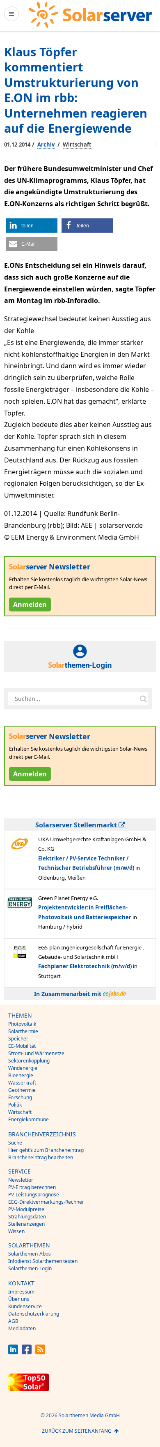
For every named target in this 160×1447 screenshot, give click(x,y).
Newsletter (20, 1179)
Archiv (46, 144)
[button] (31, 225)
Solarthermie (23, 1031)
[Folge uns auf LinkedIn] (13, 1352)
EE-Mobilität (22, 1045)
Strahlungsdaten (27, 1216)
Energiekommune (28, 1119)
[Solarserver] (90, 15)
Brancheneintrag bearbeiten (40, 1157)
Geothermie (22, 1090)
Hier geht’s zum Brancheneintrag (46, 1150)
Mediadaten (22, 1328)
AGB (13, 1321)
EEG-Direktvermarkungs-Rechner (46, 1201)
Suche (15, 1142)
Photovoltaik (22, 1023)
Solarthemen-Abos (29, 1253)
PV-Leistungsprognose (33, 1194)
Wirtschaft (77, 144)
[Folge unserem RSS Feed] (40, 1352)
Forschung (20, 1097)
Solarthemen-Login (30, 1268)
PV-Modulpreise (26, 1209)
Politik (15, 1104)
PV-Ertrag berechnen (32, 1187)
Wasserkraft (22, 1082)
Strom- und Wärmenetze (36, 1053)
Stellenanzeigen (26, 1223)
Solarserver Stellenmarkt (77, 824)
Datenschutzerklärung (33, 1313)
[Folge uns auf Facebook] (27, 1352)
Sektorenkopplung (29, 1060)
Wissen (16, 1231)
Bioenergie (20, 1075)
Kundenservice (25, 1306)
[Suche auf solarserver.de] (143, 699)
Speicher (18, 1038)
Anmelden (30, 604)
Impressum (21, 1291)
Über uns (18, 1299)
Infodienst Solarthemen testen (43, 1261)
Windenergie (22, 1068)
